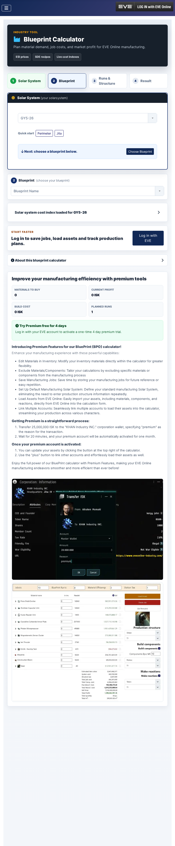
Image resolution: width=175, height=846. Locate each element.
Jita (59, 133)
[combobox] (87, 118)
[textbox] (87, 118)
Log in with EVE (148, 238)
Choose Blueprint (140, 151)
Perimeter (44, 133)
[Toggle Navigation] (6, 8)
